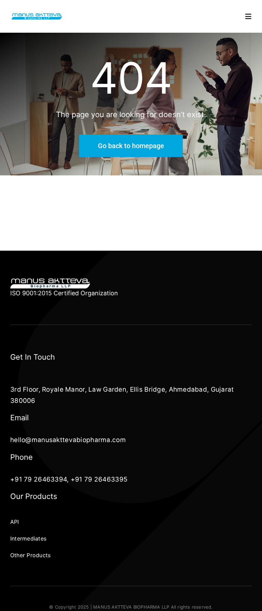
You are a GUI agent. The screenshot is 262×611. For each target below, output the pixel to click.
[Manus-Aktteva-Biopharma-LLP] (36, 15)
